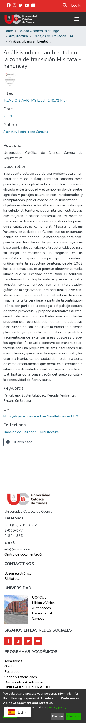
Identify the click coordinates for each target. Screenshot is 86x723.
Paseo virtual (42, 613)
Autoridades (41, 608)
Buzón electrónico (18, 573)
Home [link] (8, 30)
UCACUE (39, 597)
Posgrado (11, 671)
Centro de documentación (23, 554)
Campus (38, 618)
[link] (35, 100)
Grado (9, 666)
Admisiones (13, 661)
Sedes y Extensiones (20, 677)
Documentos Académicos (24, 682)
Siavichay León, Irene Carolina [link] (25, 131)
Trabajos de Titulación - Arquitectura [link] (55, 36)
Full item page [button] (21, 442)
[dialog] (43, 706)
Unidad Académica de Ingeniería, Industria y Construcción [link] (40, 30)
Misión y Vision (43, 602)
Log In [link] (76, 5)
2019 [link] (7, 116)
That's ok (73, 716)
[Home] (20, 19)
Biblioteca (12, 578)
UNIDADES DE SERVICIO (27, 687)
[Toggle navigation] (76, 19)
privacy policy (56, 707)
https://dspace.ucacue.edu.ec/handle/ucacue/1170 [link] (41, 416)
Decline (57, 716)
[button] (64, 5)
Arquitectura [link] (18, 36)
